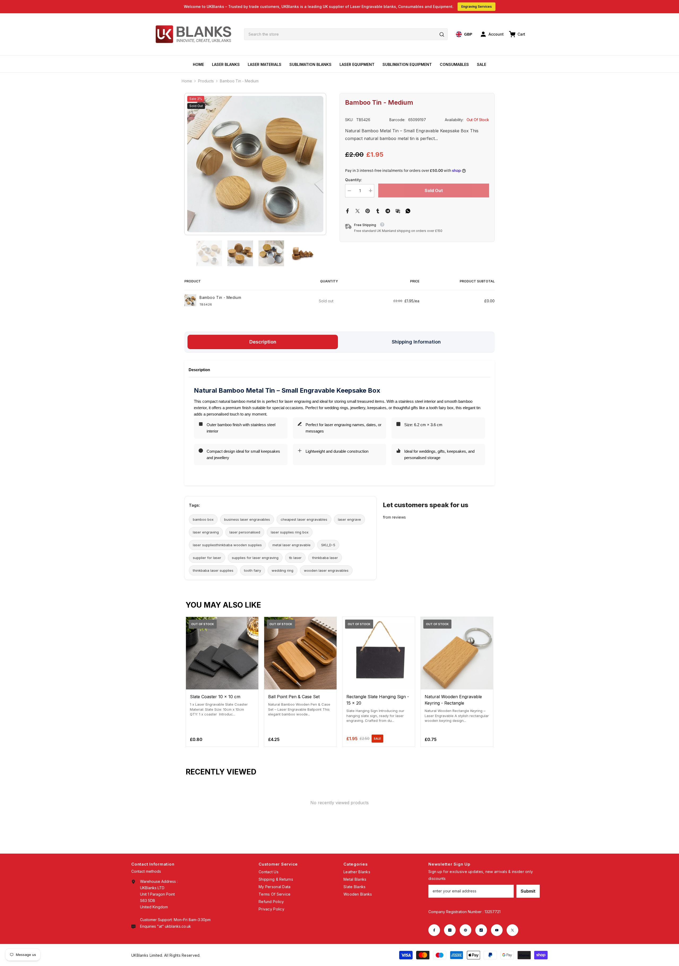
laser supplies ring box (289, 532)
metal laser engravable (291, 545)
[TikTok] (481, 930)
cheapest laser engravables (304, 519)
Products (206, 81)
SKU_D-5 (328, 545)
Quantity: (353, 179)
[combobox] (345, 34)
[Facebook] (347, 210)
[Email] (397, 210)
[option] (255, 164)
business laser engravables (247, 519)
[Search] (346, 34)
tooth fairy (252, 570)
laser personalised (244, 532)
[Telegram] (387, 210)
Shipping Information (416, 342)
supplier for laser (207, 558)
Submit (528, 891)
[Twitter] (357, 210)
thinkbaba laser (325, 558)
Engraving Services (476, 7)
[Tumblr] (377, 210)
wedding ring (282, 570)
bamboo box (203, 519)
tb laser (295, 558)
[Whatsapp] (408, 210)
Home (187, 81)
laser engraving (206, 532)
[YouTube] (497, 930)
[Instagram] (450, 930)
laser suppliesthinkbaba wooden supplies (227, 545)
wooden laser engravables (326, 570)
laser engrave (349, 519)
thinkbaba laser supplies (213, 570)
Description (262, 342)
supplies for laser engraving (255, 558)
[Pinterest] (367, 210)
